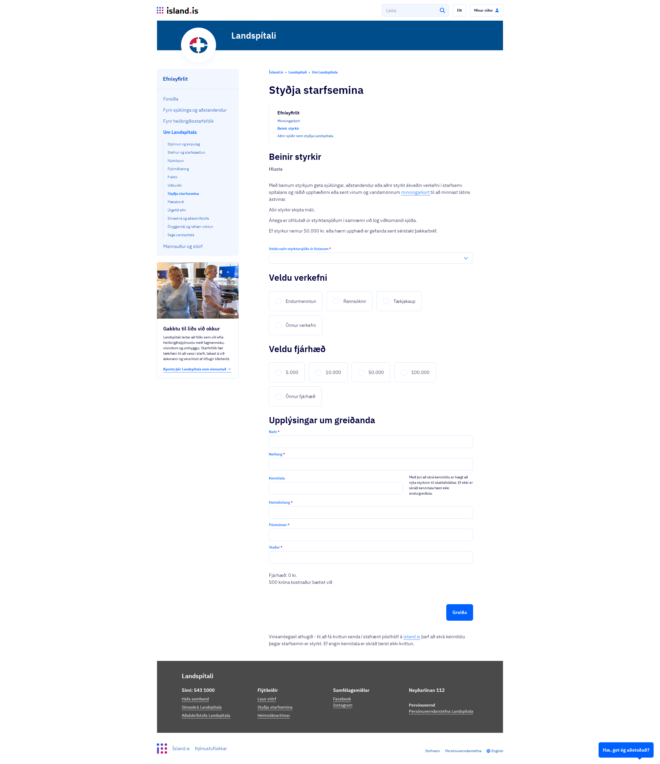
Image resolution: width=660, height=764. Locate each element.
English (497, 751)
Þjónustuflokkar (211, 748)
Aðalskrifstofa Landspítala (206, 715)
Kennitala (277, 478)
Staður (275, 547)
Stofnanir (432, 751)
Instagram (342, 705)
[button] (459, 10)
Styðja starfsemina (275, 707)
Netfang (277, 454)
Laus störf (267, 698)
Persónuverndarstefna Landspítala (441, 711)
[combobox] (415, 10)
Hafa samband (195, 698)
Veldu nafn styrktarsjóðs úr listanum (300, 249)
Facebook (342, 698)
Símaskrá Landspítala (202, 707)
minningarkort (416, 192)
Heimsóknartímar (274, 715)
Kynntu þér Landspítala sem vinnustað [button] (194, 369)
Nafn (274, 432)
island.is (411, 637)
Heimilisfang (281, 502)
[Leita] (442, 10)
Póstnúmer (279, 525)
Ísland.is (181, 748)
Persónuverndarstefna (463, 751)
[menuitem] (198, 98)
